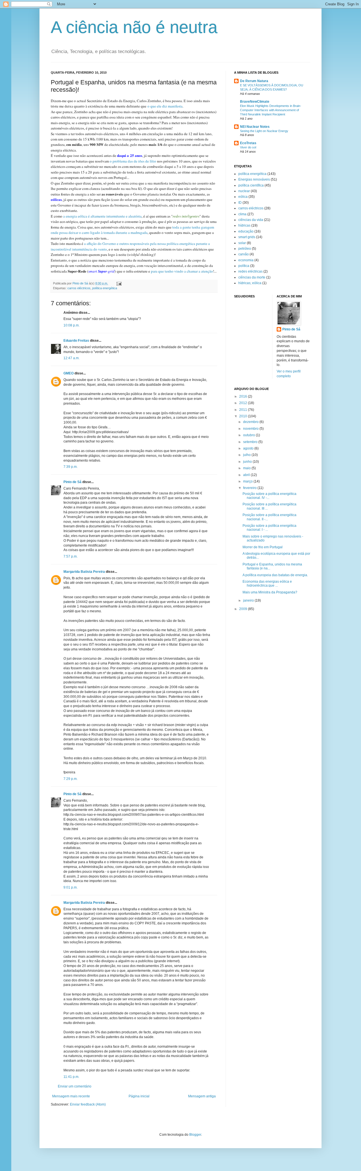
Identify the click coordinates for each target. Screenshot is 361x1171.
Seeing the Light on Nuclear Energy (264, 131)
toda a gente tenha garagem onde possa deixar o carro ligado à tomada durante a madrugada (132, 230)
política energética (104, 288)
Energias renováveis (254, 179)
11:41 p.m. (71, 1077)
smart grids (246, 237)
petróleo (244, 249)
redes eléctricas (250, 271)
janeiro (249, 600)
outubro (249, 435)
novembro (251, 429)
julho (247, 455)
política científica (251, 185)
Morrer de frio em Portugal (263, 547)
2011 (243, 410)
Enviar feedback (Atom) (88, 1104)
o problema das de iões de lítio (133, 161)
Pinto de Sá (72, 482)
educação (246, 231)
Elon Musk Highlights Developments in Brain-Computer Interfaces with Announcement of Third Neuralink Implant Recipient (270, 110)
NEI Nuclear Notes (255, 127)
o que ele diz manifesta (165, 106)
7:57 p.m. (70, 556)
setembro (250, 442)
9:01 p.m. (70, 887)
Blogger (195, 1135)
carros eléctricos (79, 288)
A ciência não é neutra (134, 27)
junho (248, 462)
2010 (243, 416)
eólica (243, 197)
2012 (243, 403)
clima (242, 214)
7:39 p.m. (70, 467)
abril (247, 475)
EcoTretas (248, 143)
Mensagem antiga (202, 1096)
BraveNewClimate (254, 102)
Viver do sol (248, 147)
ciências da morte (251, 277)
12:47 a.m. (71, 358)
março (248, 481)
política (243, 266)
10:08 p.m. (71, 325)
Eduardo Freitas (76, 341)
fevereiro (250, 488)
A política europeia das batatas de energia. (275, 575)
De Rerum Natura (254, 81)
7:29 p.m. (70, 779)
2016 (243, 396)
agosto (248, 448)
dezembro (251, 422)
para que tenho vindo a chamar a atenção (182, 271)
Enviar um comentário (74, 1086)
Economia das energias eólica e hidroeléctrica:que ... (267, 583)
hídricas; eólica (249, 283)
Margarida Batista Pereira (84, 572)
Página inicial (139, 1096)
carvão (243, 254)
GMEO (68, 373)
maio (247, 468)
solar (242, 243)
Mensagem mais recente (71, 1096)
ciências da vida (250, 220)
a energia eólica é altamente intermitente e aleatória (102, 216)
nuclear (244, 191)
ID (240, 203)
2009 (243, 609)
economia (246, 260)
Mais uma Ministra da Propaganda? (270, 592)
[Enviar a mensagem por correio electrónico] (118, 283)
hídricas (244, 225)
